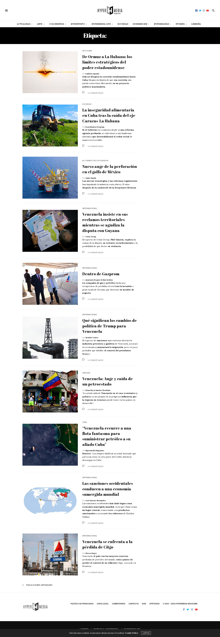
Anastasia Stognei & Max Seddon (99, 280)
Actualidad (23, 24)
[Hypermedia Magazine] (110, 10)
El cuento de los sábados (95, 160)
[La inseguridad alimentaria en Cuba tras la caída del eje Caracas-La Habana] (50, 125)
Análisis (86, 373)
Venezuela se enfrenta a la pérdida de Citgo (107, 544)
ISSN (144, 604)
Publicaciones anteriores (39, 585)
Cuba (84, 422)
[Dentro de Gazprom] (50, 284)
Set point (87, 51)
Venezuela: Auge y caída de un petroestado (107, 381)
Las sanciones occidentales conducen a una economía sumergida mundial (107, 489)
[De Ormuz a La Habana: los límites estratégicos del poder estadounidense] (50, 72)
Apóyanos (154, 604)
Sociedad (122, 24)
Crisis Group (90, 237)
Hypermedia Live (101, 24)
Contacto (134, 604)
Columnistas (56, 24)
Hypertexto (78, 24)
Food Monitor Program (94, 127)
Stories (180, 24)
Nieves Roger (91, 553)
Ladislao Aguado (92, 74)
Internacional (89, 208)
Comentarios (118, 604)
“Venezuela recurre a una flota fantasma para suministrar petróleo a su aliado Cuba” (106, 436)
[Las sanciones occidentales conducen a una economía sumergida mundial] (50, 501)
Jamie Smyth (90, 178)
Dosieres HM (140, 24)
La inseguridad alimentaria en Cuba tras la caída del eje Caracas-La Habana (108, 115)
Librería (196, 24)
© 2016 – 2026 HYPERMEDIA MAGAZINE (180, 604)
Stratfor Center (91, 338)
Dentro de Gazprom (100, 273)
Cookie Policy (131, 633)
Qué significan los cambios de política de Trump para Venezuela (109, 326)
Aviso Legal (103, 604)
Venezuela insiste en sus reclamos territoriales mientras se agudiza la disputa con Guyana (105, 222)
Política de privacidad (82, 604)
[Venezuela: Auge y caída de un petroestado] (50, 391)
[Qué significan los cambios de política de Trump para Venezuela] (50, 338)
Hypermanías (161, 24)
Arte (39, 24)
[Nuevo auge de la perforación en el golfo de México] (50, 178)
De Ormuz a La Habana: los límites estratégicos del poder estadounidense (107, 62)
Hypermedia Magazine (94, 450)
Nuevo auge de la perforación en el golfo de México (109, 169)
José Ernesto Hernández (95, 501)
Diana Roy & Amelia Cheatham (97, 390)
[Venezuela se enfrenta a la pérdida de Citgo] (50, 554)
